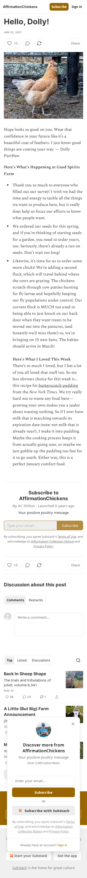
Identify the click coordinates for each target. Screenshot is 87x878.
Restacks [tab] (36, 600)
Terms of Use (67, 536)
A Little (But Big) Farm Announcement (26, 711)
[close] (73, 724)
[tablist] (25, 600)
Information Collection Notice (52, 541)
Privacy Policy (59, 831)
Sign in (77, 7)
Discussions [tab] (41, 660)
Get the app (67, 855)
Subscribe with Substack (47, 810)
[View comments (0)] (27, 43)
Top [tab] (9, 660)
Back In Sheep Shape (25, 673)
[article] (43, 685)
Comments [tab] (15, 600)
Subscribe (59, 7)
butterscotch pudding (58, 385)
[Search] (78, 660)
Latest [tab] (22, 660)
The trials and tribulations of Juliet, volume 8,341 (27, 682)
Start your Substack (30, 855)
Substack (19, 867)
